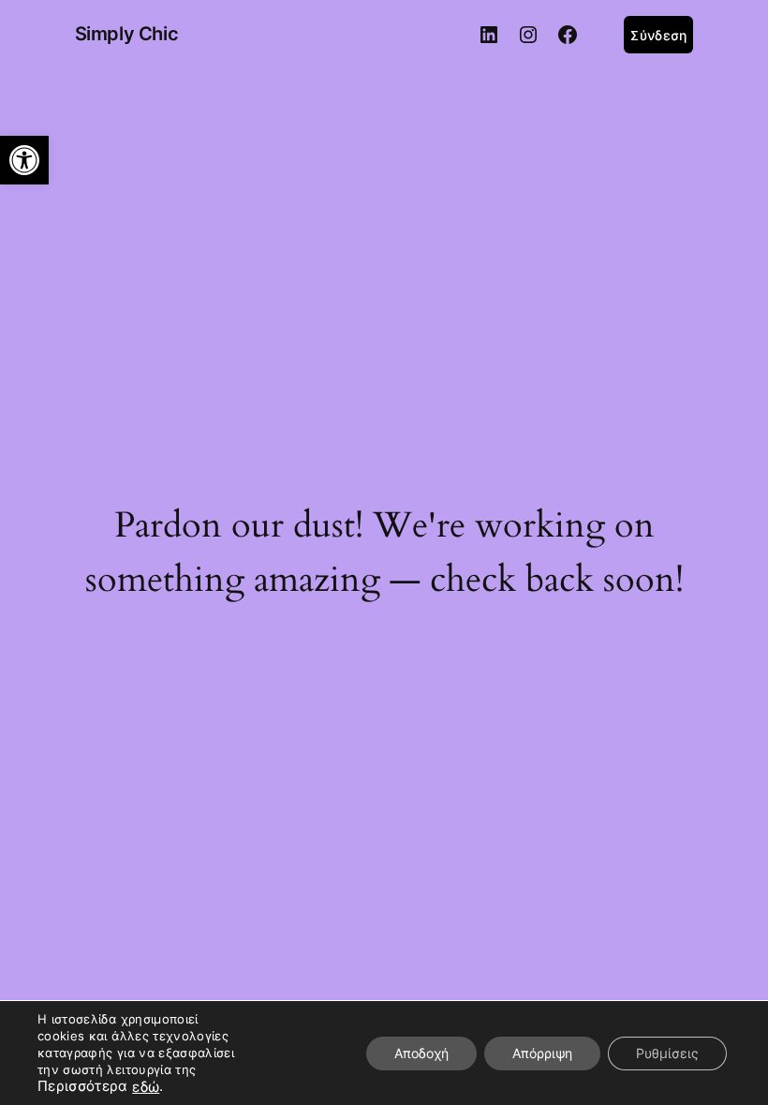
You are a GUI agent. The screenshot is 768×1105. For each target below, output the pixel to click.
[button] (24, 160)
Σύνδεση (658, 35)
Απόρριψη (542, 1053)
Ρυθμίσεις (667, 1053)
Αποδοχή (421, 1053)
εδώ (145, 1087)
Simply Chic (127, 33)
